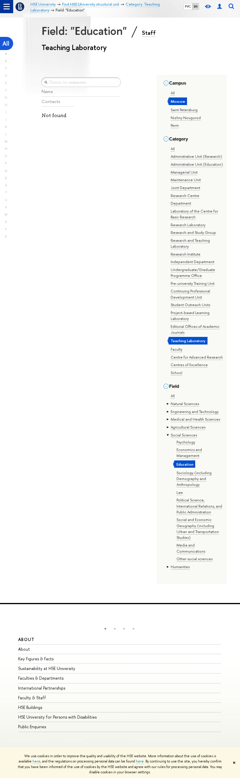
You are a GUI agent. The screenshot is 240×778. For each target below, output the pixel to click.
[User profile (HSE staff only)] (219, 6)
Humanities (180, 566)
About (26, 639)
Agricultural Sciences (188, 427)
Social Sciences (184, 435)
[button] (105, 628)
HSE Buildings (30, 707)
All (5, 43)
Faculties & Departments (41, 678)
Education (184, 464)
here (36, 761)
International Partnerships (41, 688)
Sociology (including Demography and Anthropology (194, 478)
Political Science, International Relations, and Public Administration (199, 505)
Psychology (185, 442)
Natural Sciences (185, 403)
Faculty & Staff (32, 697)
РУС (188, 6)
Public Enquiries (32, 726)
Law (179, 492)
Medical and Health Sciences (195, 419)
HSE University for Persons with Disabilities (57, 717)
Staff (149, 33)
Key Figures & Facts (36, 659)
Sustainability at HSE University (46, 668)
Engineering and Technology (195, 411)
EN (196, 6)
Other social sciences (194, 558)
